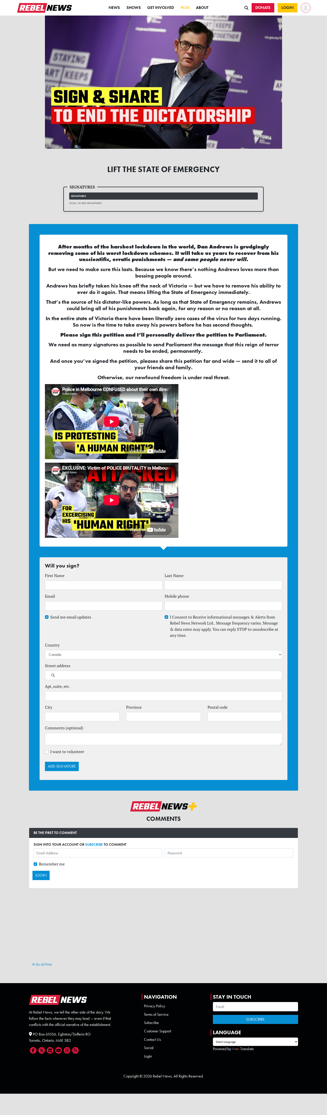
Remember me (52, 864)
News (114, 7)
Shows (134, 7)
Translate (247, 1049)
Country (52, 645)
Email (50, 596)
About (202, 7)
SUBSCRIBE (94, 844)
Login (148, 1056)
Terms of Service (156, 1014)
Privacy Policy (154, 1006)
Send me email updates (70, 617)
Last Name (174, 575)
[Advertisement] (163, 930)
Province (134, 707)
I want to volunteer (67, 751)
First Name (55, 575)
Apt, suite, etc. (57, 686)
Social (148, 1047)
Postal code (218, 707)
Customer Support (157, 1031)
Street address (57, 665)
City (48, 707)
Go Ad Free (43, 964)
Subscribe (151, 1022)
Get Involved (160, 7)
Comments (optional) (64, 727)
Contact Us (152, 1039)
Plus (185, 7)
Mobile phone (177, 596)
